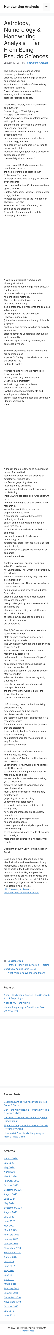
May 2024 (9, 1203)
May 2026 (9, 1167)
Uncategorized (15, 961)
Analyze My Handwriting (17, 1003)
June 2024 (9, 1198)
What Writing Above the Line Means (26, 973)
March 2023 (10, 1230)
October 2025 (11, 1185)
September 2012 (12, 1252)
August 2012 (10, 1257)
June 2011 (9, 1275)
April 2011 (9, 1279)
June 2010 (9, 1315)
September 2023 (13, 1207)
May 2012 (9, 1270)
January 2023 (11, 1239)
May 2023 (9, 1225)
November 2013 (12, 1248)
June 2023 (9, 1221)
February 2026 (11, 1181)
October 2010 (11, 1306)
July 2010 (9, 1311)
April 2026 (9, 1172)
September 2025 (13, 1189)
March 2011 (10, 1284)
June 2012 (9, 1266)
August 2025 (10, 1194)
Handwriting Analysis (21, 7)
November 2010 (12, 1302)
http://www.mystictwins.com (19, 889)
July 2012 (9, 1261)
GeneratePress (27, 1330)
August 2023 (11, 1212)
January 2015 (11, 1243)
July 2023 (9, 1216)
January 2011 (11, 1293)
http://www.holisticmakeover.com (21, 892)
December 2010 (12, 1297)
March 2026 (10, 1176)
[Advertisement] (27, 249)
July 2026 (9, 1163)
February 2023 (11, 1234)
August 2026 (11, 1158)
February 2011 (11, 1288)
